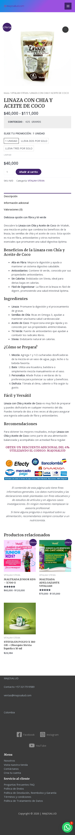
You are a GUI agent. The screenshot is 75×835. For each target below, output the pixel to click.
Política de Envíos (14, 788)
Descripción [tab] (10, 196)
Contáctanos (11, 768)
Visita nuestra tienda (16, 764)
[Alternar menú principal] (68, 6)
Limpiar (7, 154)
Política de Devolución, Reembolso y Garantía (30, 792)
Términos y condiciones (17, 796)
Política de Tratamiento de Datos (23, 800)
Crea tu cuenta (12, 772)
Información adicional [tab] (16, 202)
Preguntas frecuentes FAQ (19, 784)
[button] (65, 29)
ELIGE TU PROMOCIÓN (24, 133)
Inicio (6, 92)
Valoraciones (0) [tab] (13, 209)
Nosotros (9, 760)
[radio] (11, 141)
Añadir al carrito (28, 172)
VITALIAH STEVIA (19, 92)
